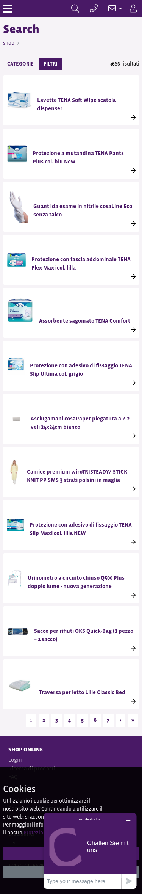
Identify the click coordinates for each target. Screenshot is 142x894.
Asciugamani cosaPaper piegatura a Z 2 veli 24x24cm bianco (80, 422)
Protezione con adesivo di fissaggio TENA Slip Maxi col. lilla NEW (81, 528)
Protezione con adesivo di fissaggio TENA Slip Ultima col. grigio (81, 369)
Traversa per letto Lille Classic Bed (82, 692)
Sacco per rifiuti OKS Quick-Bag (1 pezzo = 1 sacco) (83, 634)
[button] (111, 9)
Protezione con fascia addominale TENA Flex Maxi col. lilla (81, 263)
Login (15, 759)
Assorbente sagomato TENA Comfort (84, 320)
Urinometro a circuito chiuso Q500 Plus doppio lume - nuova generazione (76, 581)
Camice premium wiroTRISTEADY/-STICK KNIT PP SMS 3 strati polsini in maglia (77, 475)
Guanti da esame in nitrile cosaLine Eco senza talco (82, 210)
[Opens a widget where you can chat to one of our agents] (90, 850)
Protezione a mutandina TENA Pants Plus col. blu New (78, 157)
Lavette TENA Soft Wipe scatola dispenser (76, 104)
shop (8, 43)
